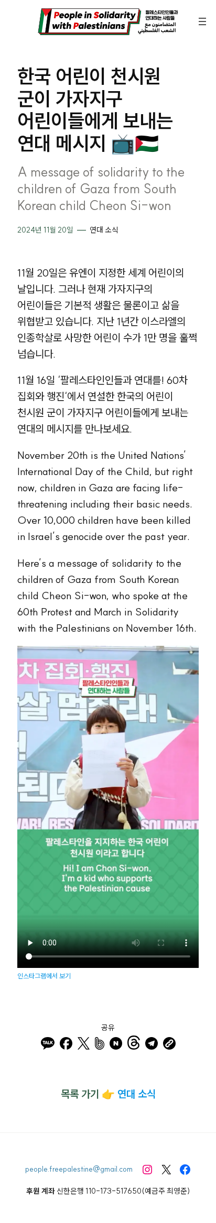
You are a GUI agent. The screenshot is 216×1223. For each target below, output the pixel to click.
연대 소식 (104, 230)
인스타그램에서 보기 (44, 976)
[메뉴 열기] (202, 21)
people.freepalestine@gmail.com (79, 1169)
